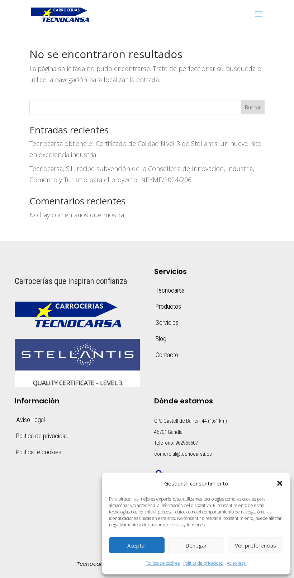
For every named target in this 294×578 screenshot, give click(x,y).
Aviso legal (237, 563)
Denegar (196, 545)
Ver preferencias (255, 545)
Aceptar (137, 545)
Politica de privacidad (42, 436)
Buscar (253, 107)
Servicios (167, 322)
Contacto (167, 355)
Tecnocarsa (170, 290)
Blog (161, 338)
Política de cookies (163, 563)
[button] (279, 483)
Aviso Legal (30, 419)
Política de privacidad (203, 563)
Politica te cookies (38, 452)
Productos (168, 306)
